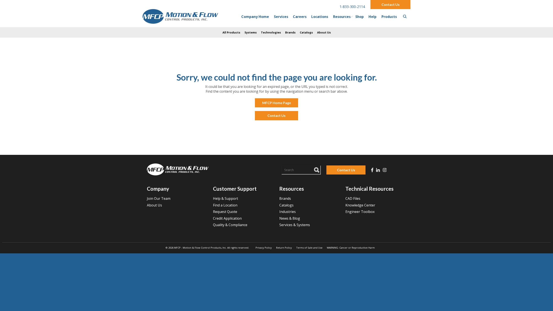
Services (281, 16)
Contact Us (390, 4)
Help (373, 16)
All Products (231, 32)
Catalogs (306, 32)
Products (389, 16)
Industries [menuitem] (287, 211)
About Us (324, 32)
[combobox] (301, 170)
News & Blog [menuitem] (289, 218)
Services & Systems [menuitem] (294, 224)
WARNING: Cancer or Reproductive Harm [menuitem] (351, 247)
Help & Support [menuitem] (225, 198)
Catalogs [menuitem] (286, 205)
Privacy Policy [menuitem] (264, 247)
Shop (359, 16)
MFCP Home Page (276, 103)
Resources (342, 16)
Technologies (271, 32)
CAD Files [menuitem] (352, 198)
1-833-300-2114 (352, 6)
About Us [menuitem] (154, 205)
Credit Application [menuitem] (227, 218)
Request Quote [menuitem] (225, 211)
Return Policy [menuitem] (284, 247)
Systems (251, 32)
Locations (319, 16)
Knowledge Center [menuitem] (360, 205)
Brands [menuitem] (285, 198)
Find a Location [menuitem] (225, 205)
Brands (290, 32)
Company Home (255, 16)
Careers (300, 16)
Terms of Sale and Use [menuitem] (309, 247)
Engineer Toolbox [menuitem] (360, 211)
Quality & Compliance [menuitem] (230, 224)
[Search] (317, 169)
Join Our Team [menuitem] (158, 198)
